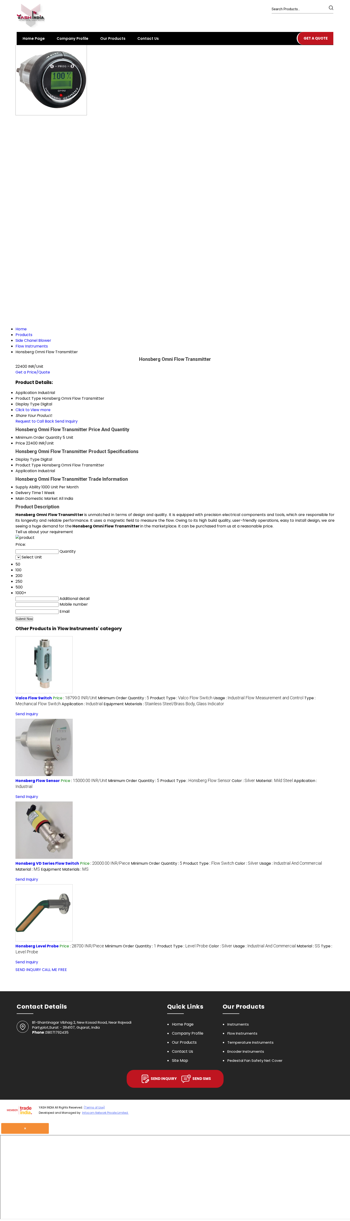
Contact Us (148, 38)
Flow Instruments (242, 1033)
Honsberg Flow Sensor (37, 780)
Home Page (34, 38)
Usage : (258, 698)
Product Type (28, 465)
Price (20, 443)
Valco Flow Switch (33, 698)
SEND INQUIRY (28, 969)
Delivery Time (28, 493)
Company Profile (72, 38)
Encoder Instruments (245, 1051)
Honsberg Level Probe (37, 946)
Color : (243, 780)
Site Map (180, 1060)
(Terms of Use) (94, 1107)
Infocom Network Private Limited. (105, 1113)
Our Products (112, 38)
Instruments (238, 1024)
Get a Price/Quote (32, 372)
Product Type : (181, 698)
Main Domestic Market (36, 498)
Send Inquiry (66, 421)
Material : (274, 780)
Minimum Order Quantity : (123, 698)
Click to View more (32, 410)
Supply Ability (27, 487)
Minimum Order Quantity (38, 437)
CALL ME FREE (54, 969)
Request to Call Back (34, 421)
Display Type (27, 459)
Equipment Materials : (164, 704)
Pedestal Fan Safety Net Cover (254, 1060)
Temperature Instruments (250, 1042)
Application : (82, 704)
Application (26, 471)
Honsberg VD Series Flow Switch (47, 863)
